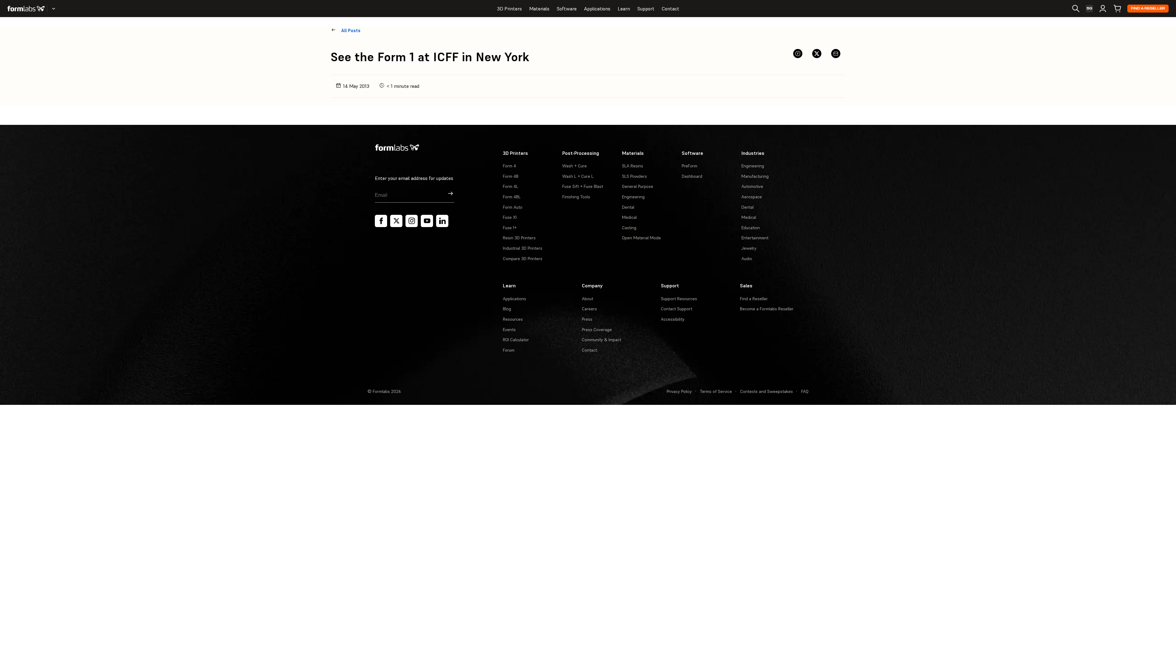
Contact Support (676, 309)
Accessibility (672, 319)
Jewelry (748, 248)
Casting (629, 227)
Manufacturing (755, 176)
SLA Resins (632, 166)
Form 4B (510, 176)
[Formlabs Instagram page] (411, 221)
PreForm (689, 166)
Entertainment (754, 238)
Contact (670, 9)
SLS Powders (634, 176)
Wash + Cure (574, 166)
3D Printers (509, 9)
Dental (628, 207)
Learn (624, 9)
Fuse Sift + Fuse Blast (582, 186)
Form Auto (512, 207)
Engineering (633, 197)
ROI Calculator (516, 339)
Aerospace (751, 197)
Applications (597, 9)
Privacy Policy (679, 391)
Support (645, 9)
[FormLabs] (26, 8)
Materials (539, 9)
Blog (507, 309)
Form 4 (509, 166)
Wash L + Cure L (578, 176)
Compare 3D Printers (522, 258)
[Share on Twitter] (816, 53)
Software (567, 9)
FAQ (805, 391)
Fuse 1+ (510, 227)
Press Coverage (597, 329)
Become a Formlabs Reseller (766, 309)
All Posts (350, 30)
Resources (513, 319)
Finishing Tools (576, 197)
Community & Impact (601, 339)
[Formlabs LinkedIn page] (442, 221)
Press (587, 319)
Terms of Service (716, 391)
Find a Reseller (1148, 8)
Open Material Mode (641, 238)
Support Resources (679, 298)
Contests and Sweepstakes (766, 391)
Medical (629, 217)
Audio (746, 258)
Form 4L (510, 186)
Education (750, 227)
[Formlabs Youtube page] (427, 221)
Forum (508, 350)
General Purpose (637, 186)
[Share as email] (835, 53)
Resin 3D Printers (519, 238)
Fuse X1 (510, 217)
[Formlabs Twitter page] (396, 221)
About (587, 298)
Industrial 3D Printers (522, 248)
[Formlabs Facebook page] (381, 221)
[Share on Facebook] (797, 53)
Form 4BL (512, 197)
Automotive (752, 186)
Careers (589, 309)
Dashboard (692, 176)
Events (509, 329)
